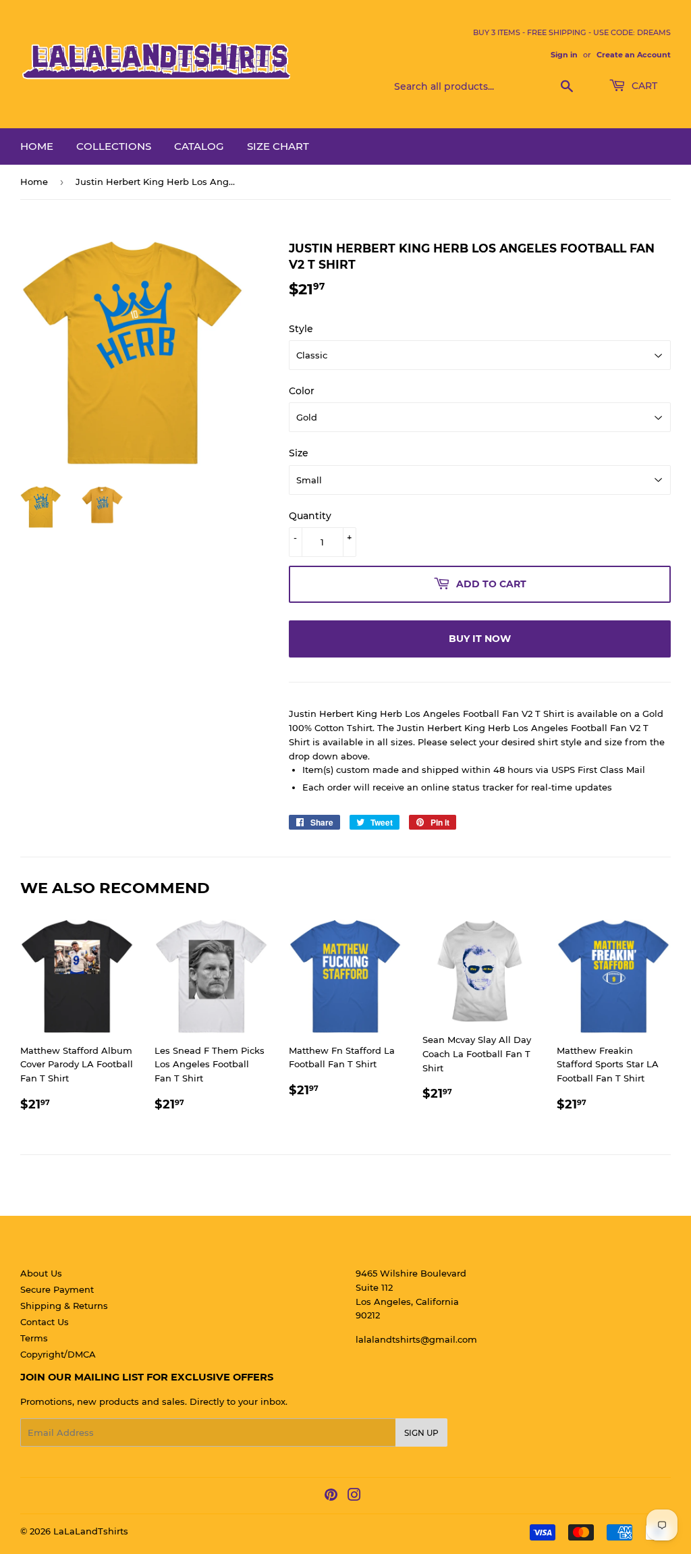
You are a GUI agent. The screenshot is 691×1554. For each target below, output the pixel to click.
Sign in (564, 54)
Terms (34, 1338)
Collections (113, 146)
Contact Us (44, 1321)
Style (301, 329)
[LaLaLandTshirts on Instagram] (354, 1496)
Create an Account (634, 54)
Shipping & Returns (64, 1305)
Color (301, 391)
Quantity (310, 516)
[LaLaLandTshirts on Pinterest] (331, 1496)
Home (36, 146)
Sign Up (421, 1433)
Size (298, 453)
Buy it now (480, 639)
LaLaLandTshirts (90, 1531)
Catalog (199, 146)
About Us (41, 1273)
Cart (643, 86)
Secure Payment (57, 1289)
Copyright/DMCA (58, 1354)
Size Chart (278, 146)
